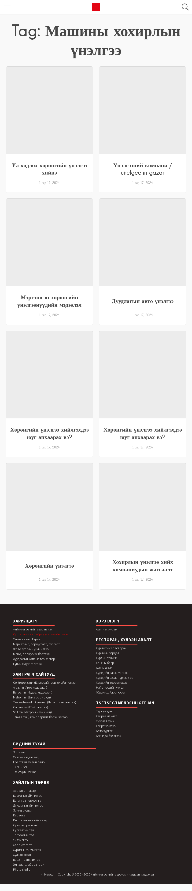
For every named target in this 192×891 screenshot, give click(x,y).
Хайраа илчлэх (106, 716)
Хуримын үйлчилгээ (27, 850)
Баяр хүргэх (104, 731)
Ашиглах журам (106, 629)
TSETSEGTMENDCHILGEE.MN (125, 702)
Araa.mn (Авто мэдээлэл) (30, 687)
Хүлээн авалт (22, 855)
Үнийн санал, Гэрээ (26, 639)
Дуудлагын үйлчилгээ (28, 805)
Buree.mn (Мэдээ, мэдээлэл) (32, 692)
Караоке (19, 815)
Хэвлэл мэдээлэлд (25, 757)
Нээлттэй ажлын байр (29, 762)
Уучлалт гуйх (105, 721)
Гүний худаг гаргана (27, 664)
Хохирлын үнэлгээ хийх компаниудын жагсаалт (142, 565)
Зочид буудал (22, 810)
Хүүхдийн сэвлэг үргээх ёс (114, 677)
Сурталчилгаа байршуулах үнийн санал (41, 634)
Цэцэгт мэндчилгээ (26, 859)
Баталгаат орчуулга (27, 800)
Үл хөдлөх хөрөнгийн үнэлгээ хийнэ (49, 169)
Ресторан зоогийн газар (30, 820)
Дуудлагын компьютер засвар (34, 659)
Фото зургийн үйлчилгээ (31, 649)
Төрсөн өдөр (105, 711)
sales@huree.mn (26, 772)
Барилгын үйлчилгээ (27, 795)
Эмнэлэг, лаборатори (28, 864)
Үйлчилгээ (20, 840)
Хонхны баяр (105, 663)
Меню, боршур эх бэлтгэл (31, 654)
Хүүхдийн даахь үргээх (112, 673)
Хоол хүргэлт (22, 845)
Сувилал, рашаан (25, 825)
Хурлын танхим (106, 658)
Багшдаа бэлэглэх (108, 736)
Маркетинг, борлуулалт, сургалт (36, 644)
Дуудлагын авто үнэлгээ (143, 300)
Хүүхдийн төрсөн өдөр (111, 682)
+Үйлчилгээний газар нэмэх (32, 629)
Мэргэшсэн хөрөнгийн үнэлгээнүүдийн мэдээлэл (49, 301)
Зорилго (19, 752)
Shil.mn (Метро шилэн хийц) (32, 712)
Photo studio (21, 869)
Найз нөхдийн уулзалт (111, 687)
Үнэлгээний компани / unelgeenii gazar (142, 169)
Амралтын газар (24, 791)
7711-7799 (22, 767)
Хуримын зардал (107, 653)
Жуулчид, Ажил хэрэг (111, 692)
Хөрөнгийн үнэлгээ (49, 565)
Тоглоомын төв (23, 835)
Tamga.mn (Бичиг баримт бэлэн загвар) (41, 717)
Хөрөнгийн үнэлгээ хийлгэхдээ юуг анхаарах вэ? (49, 433)
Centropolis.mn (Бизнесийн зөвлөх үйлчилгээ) (45, 682)
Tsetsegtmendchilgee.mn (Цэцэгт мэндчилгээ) (44, 702)
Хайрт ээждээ (106, 726)
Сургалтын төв (23, 830)
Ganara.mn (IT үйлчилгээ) (30, 707)
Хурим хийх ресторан (111, 648)
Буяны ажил (104, 668)
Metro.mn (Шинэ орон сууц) (32, 697)
